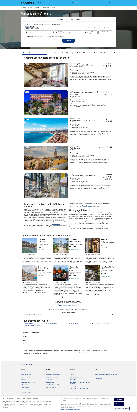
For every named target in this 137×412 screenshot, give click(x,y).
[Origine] (39, 32)
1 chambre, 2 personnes (94, 27)
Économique (107, 27)
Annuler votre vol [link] (98, 378)
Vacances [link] (30, 7)
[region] (68, 404)
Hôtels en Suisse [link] (49, 372)
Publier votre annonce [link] (26, 374)
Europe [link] (35, 7)
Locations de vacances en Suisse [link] (53, 374)
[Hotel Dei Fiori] (100, 251)
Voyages (104, 2)
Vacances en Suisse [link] (50, 382)
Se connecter (112, 2)
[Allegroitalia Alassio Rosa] (68, 282)
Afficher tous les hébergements (68, 306)
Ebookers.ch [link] (23, 7)
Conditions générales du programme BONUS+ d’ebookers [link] (80, 383)
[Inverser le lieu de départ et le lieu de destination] (54, 32)
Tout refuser (119, 403)
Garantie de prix (56, 224)
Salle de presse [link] (24, 384)
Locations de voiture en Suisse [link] (52, 377)
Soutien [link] (96, 372)
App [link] (22, 389)
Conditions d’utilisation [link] (75, 377)
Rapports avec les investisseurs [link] (28, 382)
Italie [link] (39, 7)
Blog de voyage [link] (49, 389)
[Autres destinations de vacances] (68, 315)
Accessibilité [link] (73, 379)
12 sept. (89, 33)
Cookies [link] (72, 374)
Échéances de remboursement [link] (101, 381)
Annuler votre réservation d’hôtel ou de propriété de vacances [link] (106, 375)
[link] (34, 324)
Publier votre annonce (85, 2)
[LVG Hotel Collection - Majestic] (37, 251)
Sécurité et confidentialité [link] (76, 372)
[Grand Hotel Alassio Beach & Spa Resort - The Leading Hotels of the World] (37, 282)
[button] (68, 336)
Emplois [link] (22, 372)
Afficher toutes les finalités (122, 408)
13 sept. (104, 33)
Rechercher (68, 40)
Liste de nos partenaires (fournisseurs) (70, 409)
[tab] (60, 19)
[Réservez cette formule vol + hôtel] (90, 75)
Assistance (96, 2)
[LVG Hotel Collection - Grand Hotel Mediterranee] (68, 251)
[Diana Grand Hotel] (100, 282)
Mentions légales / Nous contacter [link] (77, 386)
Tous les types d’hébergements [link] (52, 384)
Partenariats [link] (23, 379)
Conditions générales (86, 206)
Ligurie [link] (43, 7)
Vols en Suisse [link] (49, 379)
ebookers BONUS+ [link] (25, 387)
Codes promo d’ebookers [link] (51, 387)
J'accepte (119, 399)
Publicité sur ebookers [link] (26, 392)
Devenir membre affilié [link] (26, 377)
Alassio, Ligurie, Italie (64, 33)
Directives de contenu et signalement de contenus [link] (81, 388)
